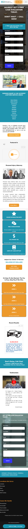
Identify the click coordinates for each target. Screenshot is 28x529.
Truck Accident (3, 507)
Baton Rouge (14, 102)
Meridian (14, 109)
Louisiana (2, 483)
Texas (1, 488)
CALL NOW (18, 1)
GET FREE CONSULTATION (14, 267)
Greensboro (14, 115)
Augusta (14, 116)
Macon (14, 118)
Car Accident (2, 505)
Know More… (14, 205)
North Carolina (3, 492)
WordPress (17, 522)
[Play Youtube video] (14, 81)
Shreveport (14, 103)
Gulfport (14, 105)
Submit (9, 65)
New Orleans (14, 100)
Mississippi (2, 486)
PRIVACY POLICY (12, 473)
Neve (9, 522)
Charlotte (14, 111)
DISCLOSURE (13, 475)
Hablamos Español (14, 135)
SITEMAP (4, 473)
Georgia (1, 490)
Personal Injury (3, 503)
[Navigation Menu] (25, 2)
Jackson (14, 107)
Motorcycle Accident (4, 510)
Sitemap (21, 515)
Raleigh (14, 113)
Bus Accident (3, 512)
